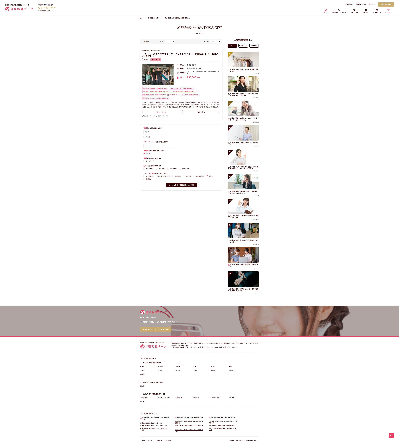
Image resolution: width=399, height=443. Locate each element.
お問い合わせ (362, 4)
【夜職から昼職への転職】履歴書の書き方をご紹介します (223, 422)
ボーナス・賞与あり (164, 176)
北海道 (142, 370)
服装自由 (211, 176)
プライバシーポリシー (146, 440)
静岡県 (142, 374)
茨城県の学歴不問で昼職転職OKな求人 (182, 88)
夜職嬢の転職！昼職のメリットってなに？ (152, 423)
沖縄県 (231, 366)
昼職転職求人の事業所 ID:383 (152, 50)
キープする (162, 112)
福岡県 (213, 370)
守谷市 (148, 137)
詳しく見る (201, 112)
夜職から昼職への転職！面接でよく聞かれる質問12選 (223, 429)
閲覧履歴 (350, 4)
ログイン (373, 4)
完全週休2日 (150, 176)
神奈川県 (161, 366)
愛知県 (231, 370)
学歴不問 (188, 176)
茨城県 (195, 370)
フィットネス (155, 59)
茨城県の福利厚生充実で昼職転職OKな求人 (157, 91)
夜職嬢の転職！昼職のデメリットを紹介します (153, 425)
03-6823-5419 (48, 8)
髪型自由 (148, 179)
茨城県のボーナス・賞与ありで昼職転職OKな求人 (185, 94)
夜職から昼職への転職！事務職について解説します (189, 426)
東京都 (142, 366)
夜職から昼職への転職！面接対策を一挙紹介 (222, 425)
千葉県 (160, 370)
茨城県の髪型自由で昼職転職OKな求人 (155, 94)
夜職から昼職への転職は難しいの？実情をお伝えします (154, 429)
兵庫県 (195, 366)
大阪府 (178, 366)
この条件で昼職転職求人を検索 (183, 185)
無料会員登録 (386, 4)
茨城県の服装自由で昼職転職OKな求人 (184, 91)
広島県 (213, 366)
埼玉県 (178, 370)
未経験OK (178, 176)
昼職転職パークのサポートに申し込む (156, 329)
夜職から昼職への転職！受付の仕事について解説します (189, 430)
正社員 (145, 59)
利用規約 (159, 440)
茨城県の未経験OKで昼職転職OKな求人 (156, 88)
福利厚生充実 (200, 176)
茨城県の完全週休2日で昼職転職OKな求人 (156, 98)
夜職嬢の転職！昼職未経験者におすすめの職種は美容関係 (189, 422)
